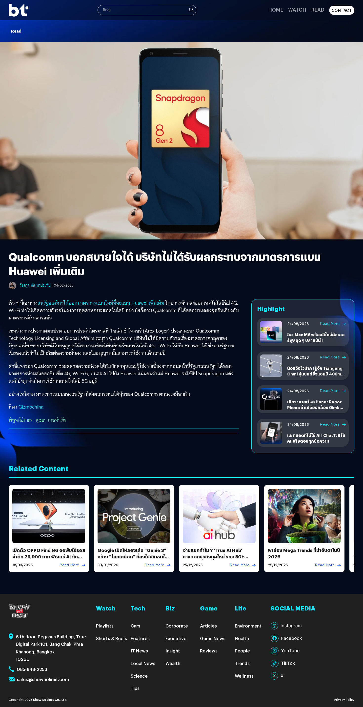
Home (275, 9)
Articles (208, 626)
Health (242, 638)
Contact (342, 10)
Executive (175, 638)
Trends (242, 663)
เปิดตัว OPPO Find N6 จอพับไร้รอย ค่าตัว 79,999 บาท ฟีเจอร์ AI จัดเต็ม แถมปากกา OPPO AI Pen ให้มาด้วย (48, 559)
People (242, 651)
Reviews (209, 651)
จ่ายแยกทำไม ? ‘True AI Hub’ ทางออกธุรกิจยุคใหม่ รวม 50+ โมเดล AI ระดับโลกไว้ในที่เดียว (214, 556)
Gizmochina (31, 407)
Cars (135, 626)
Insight (172, 651)
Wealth (172, 663)
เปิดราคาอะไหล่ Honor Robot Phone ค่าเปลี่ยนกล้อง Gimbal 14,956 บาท (315, 407)
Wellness (244, 676)
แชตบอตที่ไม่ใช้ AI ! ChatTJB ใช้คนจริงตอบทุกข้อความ (316, 438)
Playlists (105, 626)
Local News (143, 663)
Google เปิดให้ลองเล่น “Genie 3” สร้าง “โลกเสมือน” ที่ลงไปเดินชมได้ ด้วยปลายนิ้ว (133, 556)
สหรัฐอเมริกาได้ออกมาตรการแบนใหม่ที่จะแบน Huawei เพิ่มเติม (101, 303)
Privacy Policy (344, 699)
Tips (135, 688)
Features (140, 638)
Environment (248, 626)
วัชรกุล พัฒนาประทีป (35, 285)
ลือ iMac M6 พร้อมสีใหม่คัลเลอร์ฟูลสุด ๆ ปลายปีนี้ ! (315, 337)
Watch (297, 9)
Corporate (176, 626)
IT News (139, 651)
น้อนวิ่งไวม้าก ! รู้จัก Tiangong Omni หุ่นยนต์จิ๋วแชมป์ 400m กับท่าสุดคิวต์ (315, 373)
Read (317, 9)
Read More (330, 324)
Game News (212, 638)
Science (139, 676)
